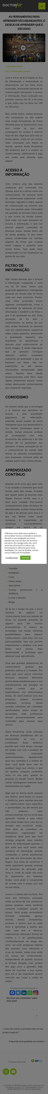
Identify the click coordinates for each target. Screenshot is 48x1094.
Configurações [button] (11, 558)
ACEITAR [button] (25, 558)
